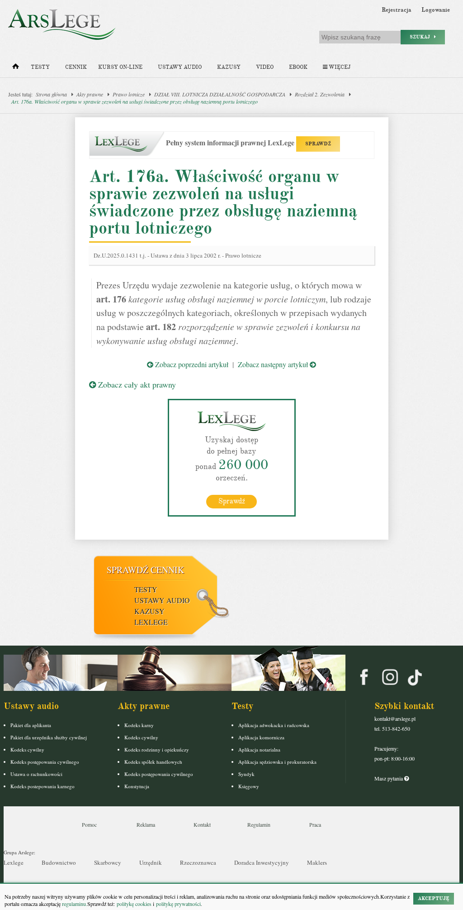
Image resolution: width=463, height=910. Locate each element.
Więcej (338, 67)
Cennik (76, 67)
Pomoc (89, 824)
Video (265, 67)
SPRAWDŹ (318, 144)
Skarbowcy (107, 862)
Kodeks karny (139, 725)
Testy (40, 67)
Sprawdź (231, 501)
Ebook (298, 67)
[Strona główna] (15, 68)
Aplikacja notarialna (259, 749)
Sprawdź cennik (145, 570)
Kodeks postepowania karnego (42, 786)
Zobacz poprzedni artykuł (190, 364)
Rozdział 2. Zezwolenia (320, 94)
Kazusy (229, 67)
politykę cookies (134, 903)
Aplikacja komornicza (261, 737)
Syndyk (246, 774)
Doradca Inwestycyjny (261, 862)
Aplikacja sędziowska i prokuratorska (277, 761)
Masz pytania (389, 778)
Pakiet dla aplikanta (30, 725)
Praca (315, 824)
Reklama (146, 824)
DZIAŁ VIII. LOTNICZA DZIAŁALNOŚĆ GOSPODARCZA (219, 94)
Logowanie (435, 10)
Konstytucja (136, 786)
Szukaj (422, 37)
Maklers (317, 862)
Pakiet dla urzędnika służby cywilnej (48, 737)
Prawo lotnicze (129, 94)
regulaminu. (74, 903)
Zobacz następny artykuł (274, 364)
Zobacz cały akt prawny (136, 384)
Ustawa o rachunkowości (36, 774)
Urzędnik (150, 862)
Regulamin (258, 824)
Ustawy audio (180, 67)
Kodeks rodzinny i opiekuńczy (156, 749)
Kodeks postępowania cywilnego (44, 761)
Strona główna (51, 94)
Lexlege (14, 862)
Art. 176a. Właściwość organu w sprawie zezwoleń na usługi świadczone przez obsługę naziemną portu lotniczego (134, 101)
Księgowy (248, 786)
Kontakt (202, 824)
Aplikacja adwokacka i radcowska (273, 725)
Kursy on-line (120, 67)
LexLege (151, 622)
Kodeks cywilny (27, 749)
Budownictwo (59, 862)
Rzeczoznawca (198, 862)
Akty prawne (89, 94)
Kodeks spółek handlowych (153, 761)
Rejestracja (396, 10)
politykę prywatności (178, 903)
